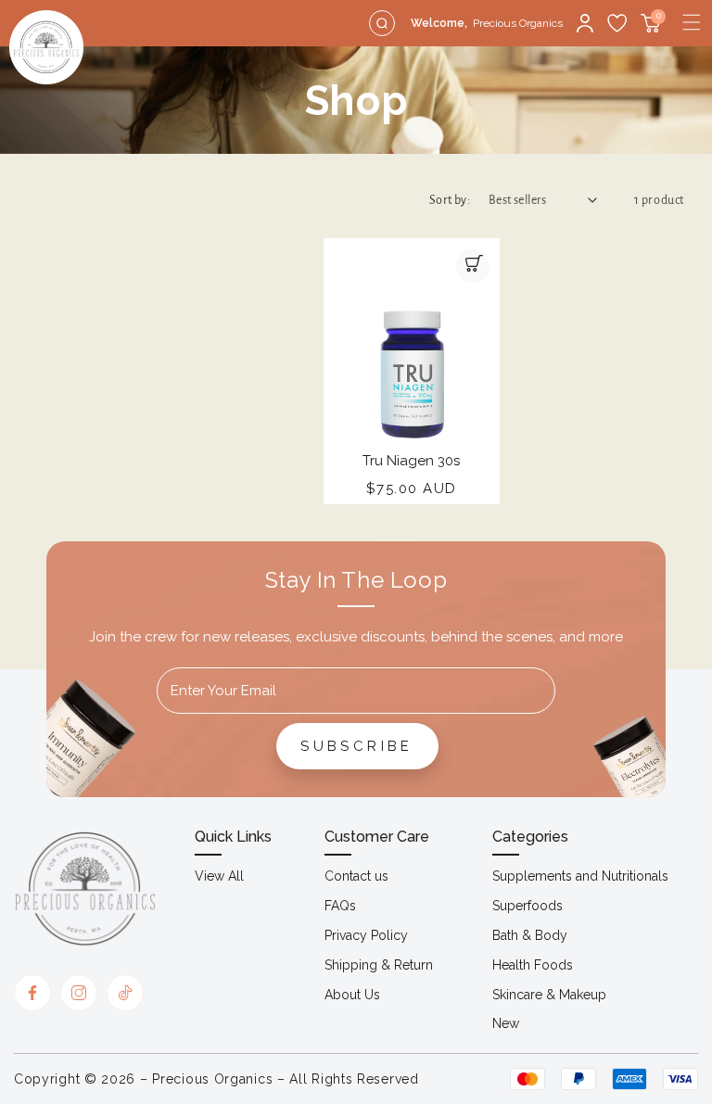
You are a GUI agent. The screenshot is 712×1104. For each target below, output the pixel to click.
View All (219, 876)
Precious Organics (212, 1079)
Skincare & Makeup (549, 994)
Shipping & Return (378, 965)
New (505, 1023)
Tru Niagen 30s (411, 460)
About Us (352, 994)
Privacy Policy (366, 935)
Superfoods (527, 905)
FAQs (340, 905)
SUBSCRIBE (356, 746)
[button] (691, 22)
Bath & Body (529, 935)
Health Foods (532, 965)
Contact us (356, 876)
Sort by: (449, 200)
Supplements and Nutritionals (580, 876)
